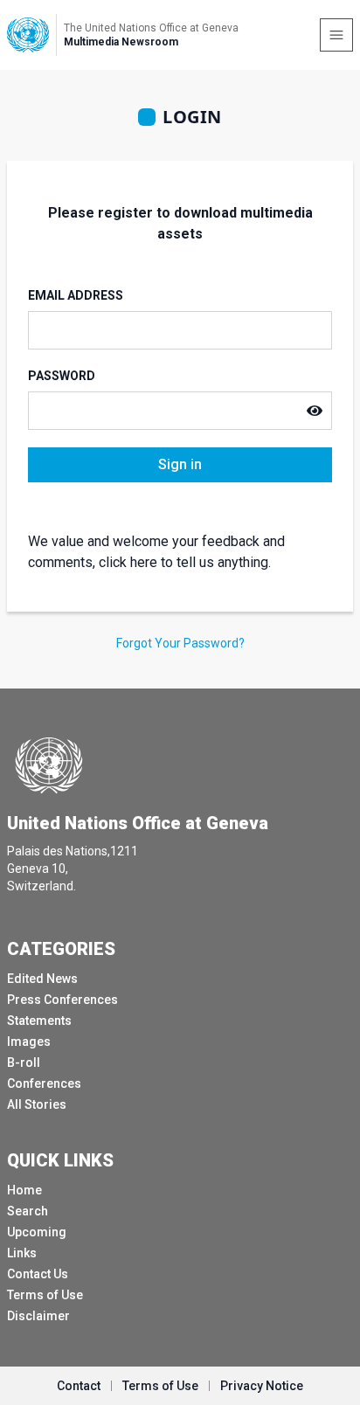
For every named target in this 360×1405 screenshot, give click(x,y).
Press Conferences (62, 1000)
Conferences (44, 1083)
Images (29, 1042)
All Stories (36, 1104)
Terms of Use (45, 1295)
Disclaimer (38, 1316)
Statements (39, 1021)
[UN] (28, 35)
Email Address (75, 295)
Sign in (180, 464)
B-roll (23, 1062)
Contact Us (37, 1274)
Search (27, 1211)
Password (61, 376)
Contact (78, 1386)
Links (22, 1253)
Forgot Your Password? (180, 643)
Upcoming (36, 1232)
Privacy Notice (261, 1386)
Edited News (42, 979)
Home (24, 1190)
